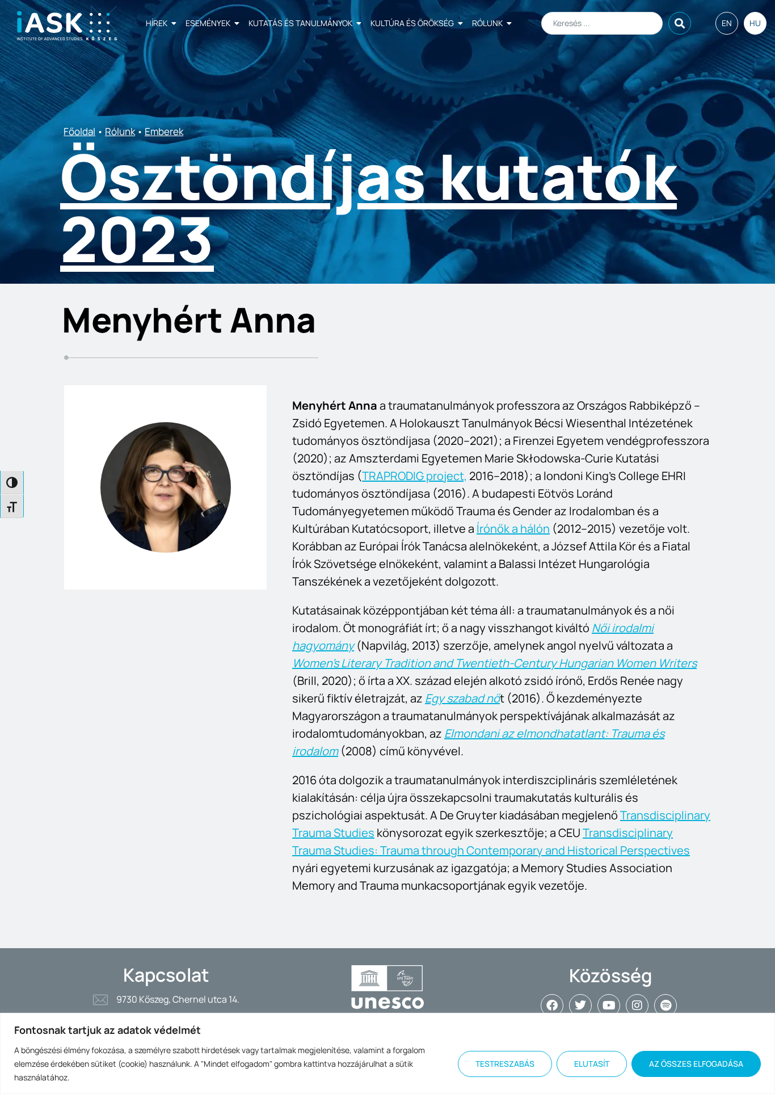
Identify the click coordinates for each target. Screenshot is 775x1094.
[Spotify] (665, 1005)
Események (208, 23)
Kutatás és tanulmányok (300, 23)
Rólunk (487, 23)
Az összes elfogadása (696, 1063)
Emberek (164, 131)
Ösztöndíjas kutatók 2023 (368, 207)
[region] (387, 1053)
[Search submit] (679, 23)
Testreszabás (504, 1063)
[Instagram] (637, 1005)
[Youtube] (608, 1005)
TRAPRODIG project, (414, 475)
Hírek (156, 23)
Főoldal (79, 131)
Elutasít (591, 1063)
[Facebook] (552, 1005)
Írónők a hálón (513, 528)
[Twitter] (580, 1005)
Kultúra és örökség (412, 23)
